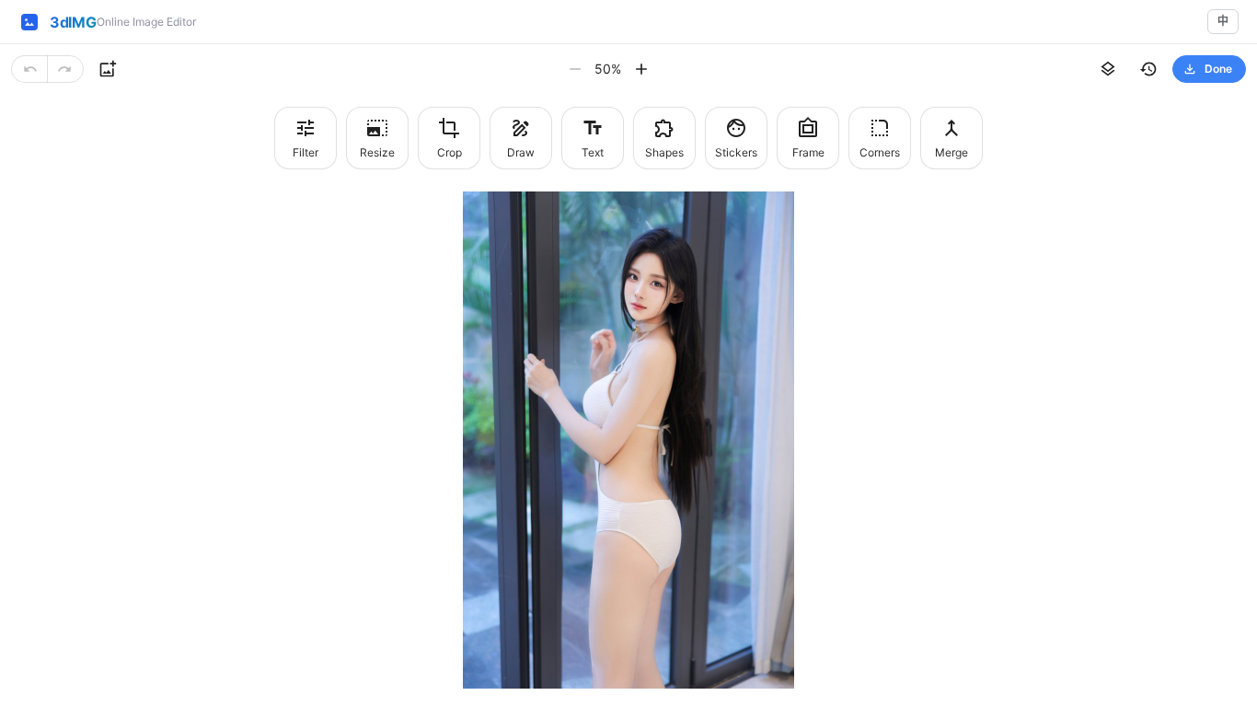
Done (1218, 68)
